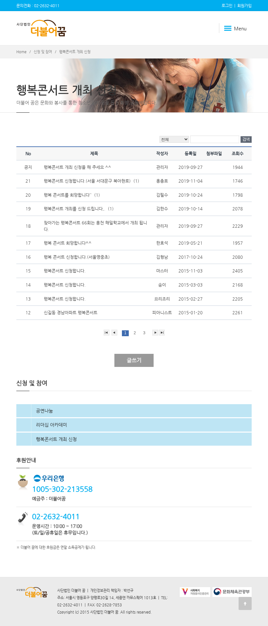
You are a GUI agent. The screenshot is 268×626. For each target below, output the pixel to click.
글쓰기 (134, 360)
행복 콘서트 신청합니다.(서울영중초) (77, 257)
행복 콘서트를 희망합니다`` (68, 194)
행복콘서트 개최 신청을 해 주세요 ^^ (78, 167)
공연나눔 (44, 410)
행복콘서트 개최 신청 (56, 439)
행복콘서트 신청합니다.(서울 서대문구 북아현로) (88, 180)
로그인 (227, 5)
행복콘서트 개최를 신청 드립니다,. (75, 208)
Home (21, 52)
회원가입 (244, 5)
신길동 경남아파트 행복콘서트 (71, 312)
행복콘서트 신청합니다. (65, 270)
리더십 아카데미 (51, 424)
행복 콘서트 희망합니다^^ (68, 242)
